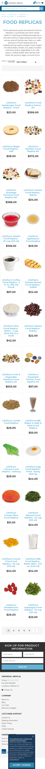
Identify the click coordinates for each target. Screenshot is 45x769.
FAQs (4, 726)
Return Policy (7, 723)
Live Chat (5, 705)
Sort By (11, 62)
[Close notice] (32, 736)
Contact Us (6, 718)
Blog (3, 702)
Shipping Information (10, 720)
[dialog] (22, 751)
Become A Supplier (9, 708)
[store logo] (13, 3)
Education (23, 14)
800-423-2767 (13, 680)
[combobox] (22, 8)
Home (4, 14)
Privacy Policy (22, 754)
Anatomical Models (8, 16)
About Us (5, 700)
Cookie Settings (8, 729)
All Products (13, 14)
